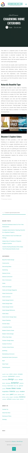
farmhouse (4, 385)
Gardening (5, 270)
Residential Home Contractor (10, 357)
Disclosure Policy (6, 416)
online (3, 394)
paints (23, 394)
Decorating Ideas (6, 266)
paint (11, 394)
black (7, 374)
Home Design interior (7, 307)
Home (3, 283)
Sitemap (4, 419)
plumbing (4, 350)
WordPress (20, 441)
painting (19, 394)
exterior (15, 383)
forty (17, 385)
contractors (17, 376)
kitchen (17, 391)
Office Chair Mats (7, 337)
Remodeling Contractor (8, 354)
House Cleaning (6, 320)
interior (12, 391)
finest (15, 385)
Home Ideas (5, 313)
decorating (4, 379)
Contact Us (5, 409)
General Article (6, 273)
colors (11, 374)
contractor (11, 376)
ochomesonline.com (15, 4)
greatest (3, 388)
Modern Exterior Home (8, 330)
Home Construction (7, 293)
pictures (3, 397)
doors (3, 383)
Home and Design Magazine (9, 290)
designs (21, 379)
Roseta (14, 441)
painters (15, 394)
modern (22, 391)
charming (4, 199)
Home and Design (6, 286)
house (8, 388)
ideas (13, 388)
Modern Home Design (8, 333)
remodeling (15, 397)
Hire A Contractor (13, 15)
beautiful (4, 374)
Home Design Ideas (7, 303)
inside (18, 388)
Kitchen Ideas (6, 323)
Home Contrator (6, 296)
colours (15, 374)
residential (4, 399)
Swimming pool (6, 367)
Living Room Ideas (7, 327)
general (21, 385)
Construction (5, 263)
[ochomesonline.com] (3, 4)
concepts (20, 374)
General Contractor (7, 276)
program (11, 397)
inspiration (5, 391)
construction (4, 376)
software (9, 399)
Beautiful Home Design (8, 259)
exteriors (10, 199)
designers (16, 379)
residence (22, 397)
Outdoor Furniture (7, 344)
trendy (17, 399)
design (11, 379)
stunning (14, 399)
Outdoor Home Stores (8, 347)
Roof (3, 360)
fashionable (10, 385)
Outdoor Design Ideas (8, 340)
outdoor (7, 394)
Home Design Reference (8, 310)
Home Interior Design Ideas (9, 317)
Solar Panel (5, 364)
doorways (8, 383)
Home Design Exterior (8, 300)
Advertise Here (6, 412)
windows (22, 399)
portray (7, 397)
